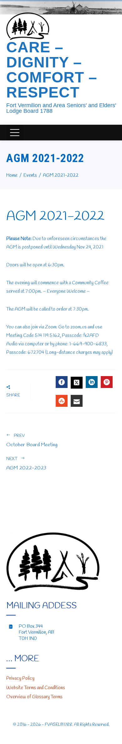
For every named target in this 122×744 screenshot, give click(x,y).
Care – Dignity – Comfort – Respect (51, 70)
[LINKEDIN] (92, 382)
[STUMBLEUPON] (62, 401)
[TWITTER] (77, 383)
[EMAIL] (77, 401)
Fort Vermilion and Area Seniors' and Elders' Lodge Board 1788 (61, 108)
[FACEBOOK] (62, 382)
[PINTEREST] (107, 382)
